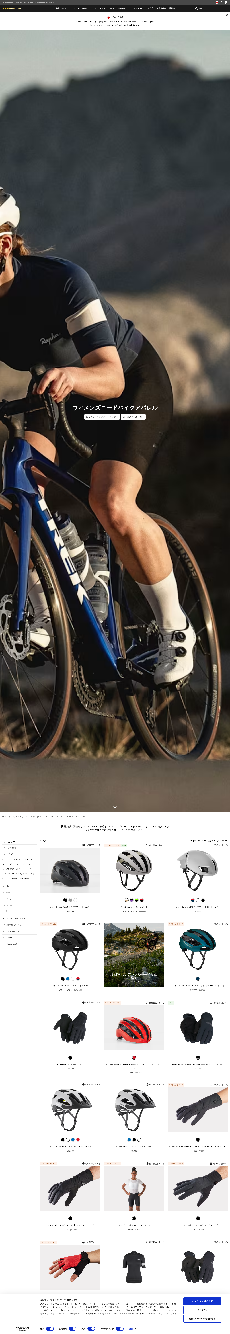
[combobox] (211, 8)
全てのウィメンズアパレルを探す (102, 416)
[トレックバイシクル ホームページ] (8, 2)
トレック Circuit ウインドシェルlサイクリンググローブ (70, 1225)
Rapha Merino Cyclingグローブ (70, 1064)
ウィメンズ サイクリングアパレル (38, 816)
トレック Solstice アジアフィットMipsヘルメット (70, 1147)
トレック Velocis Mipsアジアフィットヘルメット (70, 986)
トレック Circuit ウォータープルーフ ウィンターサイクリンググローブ (197, 1147)
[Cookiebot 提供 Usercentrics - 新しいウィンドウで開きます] (22, 1329)
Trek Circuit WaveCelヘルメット (134, 907)
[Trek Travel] (45, 2)
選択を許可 (202, 1310)
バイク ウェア (13, 816)
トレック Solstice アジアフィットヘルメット (134, 1147)
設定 (131, 1329)
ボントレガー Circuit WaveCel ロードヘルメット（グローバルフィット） (134, 1066)
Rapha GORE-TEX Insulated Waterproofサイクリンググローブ (198, 1064)
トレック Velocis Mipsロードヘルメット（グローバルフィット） (198, 986)
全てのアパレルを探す (133, 416)
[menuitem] (61, 8)
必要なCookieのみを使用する (202, 1318)
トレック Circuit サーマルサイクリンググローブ (198, 1225)
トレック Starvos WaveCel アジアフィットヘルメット (70, 907)
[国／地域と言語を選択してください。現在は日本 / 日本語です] (217, 2)
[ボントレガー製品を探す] (24, 2)
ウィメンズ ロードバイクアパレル (72, 816)
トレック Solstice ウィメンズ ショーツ (134, 1225)
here (137, 25)
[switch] (72, 1329)
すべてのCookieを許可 (202, 1301)
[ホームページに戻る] (3, 816)
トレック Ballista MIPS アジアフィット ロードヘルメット (198, 907)
